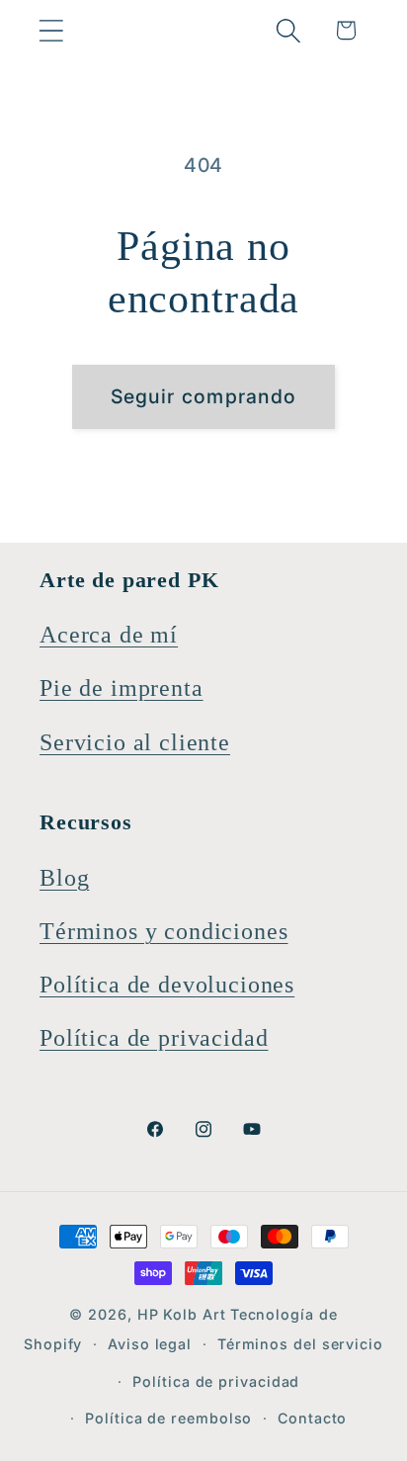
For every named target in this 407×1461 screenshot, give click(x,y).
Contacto (312, 1418)
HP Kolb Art (181, 1314)
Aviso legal (150, 1343)
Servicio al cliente (135, 742)
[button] (51, 30)
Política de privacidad (154, 1038)
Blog (64, 878)
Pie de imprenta (122, 688)
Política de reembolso (168, 1418)
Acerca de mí (109, 634)
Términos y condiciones (163, 931)
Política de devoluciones (167, 984)
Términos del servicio (300, 1343)
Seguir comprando (204, 396)
